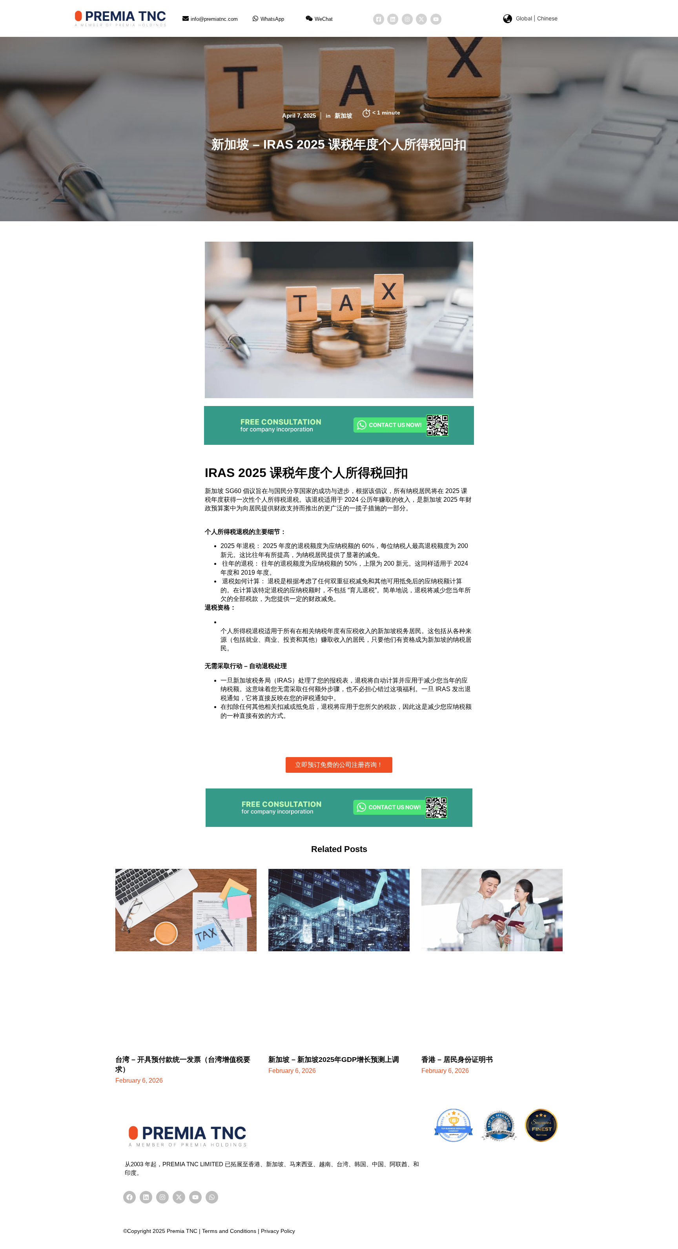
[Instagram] (407, 19)
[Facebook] (129, 1197)
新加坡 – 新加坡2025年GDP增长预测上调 (333, 1059)
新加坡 (343, 115)
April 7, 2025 (299, 115)
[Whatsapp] (212, 1197)
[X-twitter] (421, 19)
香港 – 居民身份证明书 (457, 1059)
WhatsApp (272, 19)
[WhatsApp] (255, 18)
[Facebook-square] (378, 19)
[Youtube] (435, 19)
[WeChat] (309, 18)
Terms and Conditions (229, 1231)
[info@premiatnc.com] (185, 18)
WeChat (324, 19)
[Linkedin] (392, 19)
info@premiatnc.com (214, 19)
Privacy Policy (278, 1231)
